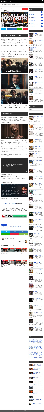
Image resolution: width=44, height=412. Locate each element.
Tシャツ (39, 340)
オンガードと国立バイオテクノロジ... (38, 220)
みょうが (30, 355)
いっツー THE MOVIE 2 (37, 197)
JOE (41, 340)
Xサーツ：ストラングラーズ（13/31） (37, 392)
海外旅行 (35, 352)
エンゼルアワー (31, 346)
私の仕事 (31, 23)
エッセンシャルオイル (34, 340)
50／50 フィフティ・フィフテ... (37, 97)
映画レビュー (4, 224)
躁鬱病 (40, 346)
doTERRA (37, 355)
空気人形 (34, 169)
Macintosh (37, 347)
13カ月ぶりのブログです (37, 369)
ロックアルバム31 (36, 354)
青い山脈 (34, 47)
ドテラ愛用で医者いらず (37, 139)
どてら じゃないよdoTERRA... (36, 242)
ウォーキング (30, 339)
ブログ (41, 349)
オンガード (34, 347)
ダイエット (37, 339)
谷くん (35, 346)
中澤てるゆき (38, 349)
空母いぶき (37, 403)
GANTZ (36, 396)
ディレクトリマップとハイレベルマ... (38, 321)
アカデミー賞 (38, 341)
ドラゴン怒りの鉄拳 (36, 327)
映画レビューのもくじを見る (9, 203)
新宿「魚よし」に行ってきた (38, 147)
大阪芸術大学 (34, 349)
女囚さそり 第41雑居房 (37, 226)
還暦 (32, 347)
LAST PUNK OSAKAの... (37, 62)
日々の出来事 (32, 17)
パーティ (41, 347)
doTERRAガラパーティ (37, 262)
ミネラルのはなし (36, 284)
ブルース (10, 226)
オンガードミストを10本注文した (38, 177)
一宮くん (30, 349)
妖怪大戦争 (35, 33)
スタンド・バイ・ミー (37, 89)
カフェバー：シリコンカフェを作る (38, 83)
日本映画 (39, 357)
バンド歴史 (38, 352)
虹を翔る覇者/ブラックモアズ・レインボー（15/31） (37, 373)
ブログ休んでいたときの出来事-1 (37, 365)
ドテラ (33, 355)
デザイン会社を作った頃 (37, 312)
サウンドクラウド (35, 348)
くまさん (34, 339)
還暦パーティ (35, 342)
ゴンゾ (41, 354)
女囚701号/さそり (36, 190)
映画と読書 (32, 20)
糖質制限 (34, 341)
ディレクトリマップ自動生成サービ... (38, 161)
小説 (41, 352)
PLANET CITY (31, 353)
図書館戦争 (35, 76)
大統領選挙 (38, 342)
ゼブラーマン (35, 248)
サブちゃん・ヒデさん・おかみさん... (38, 70)
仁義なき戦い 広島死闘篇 (37, 212)
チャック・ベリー (5, 226)
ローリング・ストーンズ (17, 226)
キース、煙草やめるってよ (38, 298)
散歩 (32, 348)
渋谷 (40, 341)
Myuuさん (37, 346)
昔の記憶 (35, 353)
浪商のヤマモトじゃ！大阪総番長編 (38, 41)
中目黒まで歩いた (36, 378)
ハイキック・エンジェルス (38, 183)
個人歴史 (31, 11)
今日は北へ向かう (36, 388)
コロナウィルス (33, 357)
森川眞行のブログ (6, 1)
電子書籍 (41, 348)
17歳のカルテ (35, 305)
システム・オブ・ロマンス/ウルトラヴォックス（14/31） (37, 383)
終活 (39, 348)
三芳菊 (41, 342)
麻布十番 (30, 348)
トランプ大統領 (31, 341)
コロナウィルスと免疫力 (37, 269)
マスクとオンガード (36, 153)
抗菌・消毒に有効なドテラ (38, 255)
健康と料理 (32, 14)
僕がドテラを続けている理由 (38, 117)
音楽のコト (32, 26)
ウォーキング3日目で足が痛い (37, 400)
